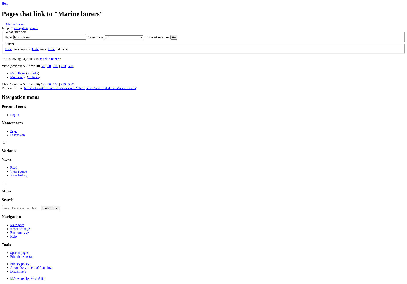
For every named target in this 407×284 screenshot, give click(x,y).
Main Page (17, 73)
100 (55, 66)
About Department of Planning (31, 267)
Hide (8, 49)
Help (5, 3)
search (34, 28)
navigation (21, 28)
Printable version (21, 256)
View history (18, 175)
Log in (14, 115)
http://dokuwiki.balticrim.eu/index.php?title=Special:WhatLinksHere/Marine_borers (80, 88)
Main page (17, 225)
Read (13, 167)
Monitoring (17, 77)
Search (8, 200)
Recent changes (20, 229)
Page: (9, 37)
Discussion (17, 135)
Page (13, 131)
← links (32, 73)
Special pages (19, 253)
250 (63, 66)
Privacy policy (19, 264)
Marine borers (15, 24)
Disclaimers (18, 271)
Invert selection (159, 37)
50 (49, 66)
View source (18, 171)
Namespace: (95, 37)
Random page (19, 232)
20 (43, 66)
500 (70, 66)
